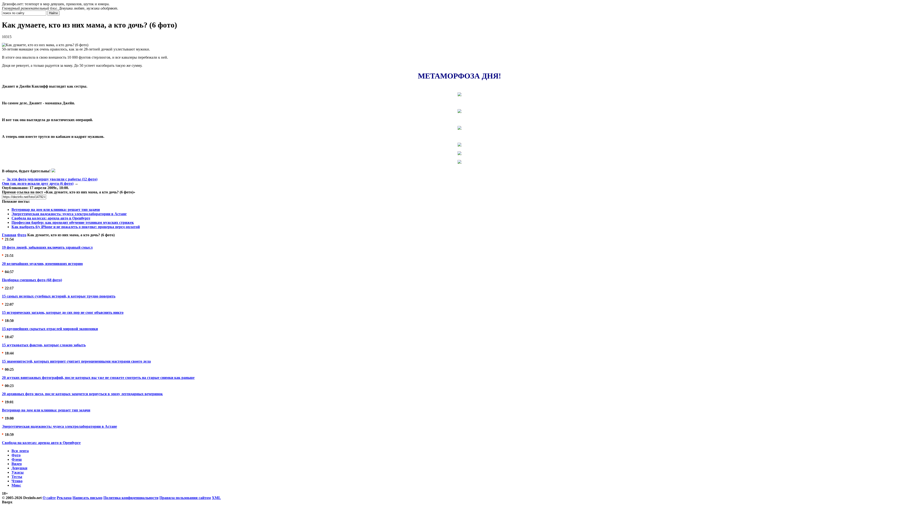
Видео (16, 464)
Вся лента (20, 451)
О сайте (49, 498)
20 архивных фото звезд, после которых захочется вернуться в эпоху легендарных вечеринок (82, 394)
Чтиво (16, 481)
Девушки (19, 468)
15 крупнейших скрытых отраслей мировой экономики (50, 329)
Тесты (16, 477)
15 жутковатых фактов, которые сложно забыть (44, 345)
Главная (9, 235)
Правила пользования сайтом (185, 498)
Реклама (64, 498)
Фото (21, 235)
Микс (16, 485)
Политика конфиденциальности (130, 498)
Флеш (16, 459)
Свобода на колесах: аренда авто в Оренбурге (50, 218)
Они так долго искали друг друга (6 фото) (37, 183)
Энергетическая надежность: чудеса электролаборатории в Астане (69, 214)
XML (216, 498)
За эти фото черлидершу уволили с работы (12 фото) (52, 179)
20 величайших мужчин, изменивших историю (42, 264)
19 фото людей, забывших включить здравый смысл (47, 247)
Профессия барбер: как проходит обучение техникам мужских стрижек (72, 222)
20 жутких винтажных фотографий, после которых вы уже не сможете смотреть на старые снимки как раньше (98, 378)
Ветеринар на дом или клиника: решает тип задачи (55, 210)
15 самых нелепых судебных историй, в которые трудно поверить (58, 296)
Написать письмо (87, 498)
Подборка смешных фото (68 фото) (32, 280)
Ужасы (17, 472)
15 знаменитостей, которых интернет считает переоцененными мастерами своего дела (76, 361)
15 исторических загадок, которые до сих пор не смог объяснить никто (62, 312)
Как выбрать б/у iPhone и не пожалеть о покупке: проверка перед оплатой (75, 227)
